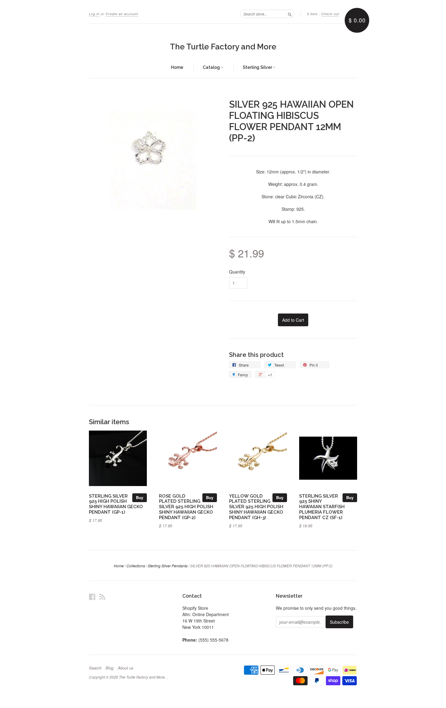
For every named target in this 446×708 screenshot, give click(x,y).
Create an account (122, 14)
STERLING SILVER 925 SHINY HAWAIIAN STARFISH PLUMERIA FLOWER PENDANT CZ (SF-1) (322, 506)
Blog (109, 668)
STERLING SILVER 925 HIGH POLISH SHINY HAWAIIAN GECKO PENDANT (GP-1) (116, 504)
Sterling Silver (258, 67)
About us (125, 668)
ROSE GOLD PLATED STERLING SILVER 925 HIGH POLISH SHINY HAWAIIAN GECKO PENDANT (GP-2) (186, 506)
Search (95, 668)
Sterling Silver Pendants (168, 565)
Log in (94, 14)
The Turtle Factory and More (223, 46)
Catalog (212, 67)
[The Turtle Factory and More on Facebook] (92, 596)
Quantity (237, 271)
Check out (330, 14)
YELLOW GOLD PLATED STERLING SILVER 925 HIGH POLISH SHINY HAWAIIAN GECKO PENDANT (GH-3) (256, 506)
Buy (139, 497)
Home (177, 67)
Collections (136, 565)
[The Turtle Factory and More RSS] (102, 596)
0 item (312, 14)
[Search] (290, 13)
